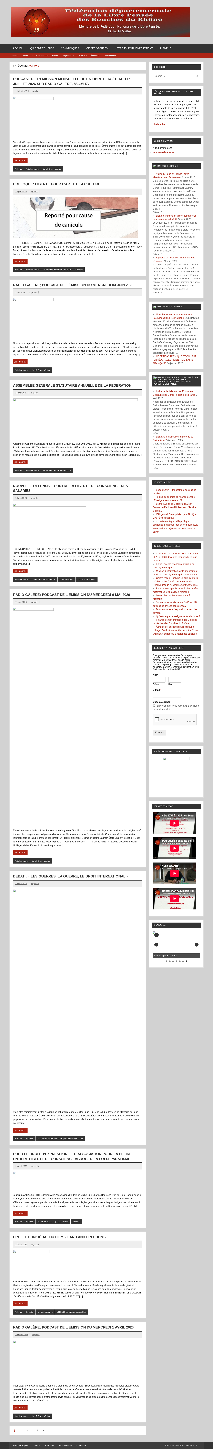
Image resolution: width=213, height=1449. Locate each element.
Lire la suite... (20, 160)
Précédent (156, 945)
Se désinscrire (65, 1445)
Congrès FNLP (68, 56)
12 (36, 1430)
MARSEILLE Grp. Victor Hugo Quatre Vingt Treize (60, 1139)
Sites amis (49, 1445)
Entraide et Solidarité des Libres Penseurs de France (172, 383)
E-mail (157, 690)
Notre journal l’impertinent (134, 48)
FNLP (175, 166)
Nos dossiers (110, 56)
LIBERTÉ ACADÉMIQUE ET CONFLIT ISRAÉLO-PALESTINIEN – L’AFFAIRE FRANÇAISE (174, 360)
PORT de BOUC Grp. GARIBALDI (53, 1222)
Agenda (29, 1139)
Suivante (197, 945)
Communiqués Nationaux (43, 579)
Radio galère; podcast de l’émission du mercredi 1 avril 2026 (73, 1327)
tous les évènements (163, 152)
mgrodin (34, 91)
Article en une (32, 169)
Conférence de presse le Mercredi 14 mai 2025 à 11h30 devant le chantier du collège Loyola (175, 557)
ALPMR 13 (165, 48)
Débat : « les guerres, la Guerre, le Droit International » (70, 876)
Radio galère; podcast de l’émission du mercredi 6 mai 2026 (71, 595)
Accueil (18, 48)
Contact (36, 1445)
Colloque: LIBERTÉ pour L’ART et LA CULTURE (56, 184)
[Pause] (156, 935)
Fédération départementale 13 (57, 269)
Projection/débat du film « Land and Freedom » (59, 1237)
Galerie (55, 56)
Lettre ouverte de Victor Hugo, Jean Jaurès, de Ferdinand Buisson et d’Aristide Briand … (174, 507)
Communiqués (70, 48)
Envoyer (159, 732)
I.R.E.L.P (180, 307)
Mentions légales (20, 1445)
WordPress (180, 1445)
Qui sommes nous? (42, 48)
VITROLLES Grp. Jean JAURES (71, 1312)
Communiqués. (66, 579)
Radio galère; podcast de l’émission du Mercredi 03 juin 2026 (73, 285)
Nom (156, 675)
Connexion (81, 1445)
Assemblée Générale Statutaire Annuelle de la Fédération (72, 385)
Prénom (156, 684)
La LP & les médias (40, 56)
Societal (79, 269)
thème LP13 (194, 1445)
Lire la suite (159, 124)
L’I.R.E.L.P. (82, 56)
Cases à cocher (162, 702)
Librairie (25, 56)
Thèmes (14, 56)
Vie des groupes (97, 48)
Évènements (96, 56)
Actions (18, 169)
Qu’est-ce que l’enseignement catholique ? (178, 616)
